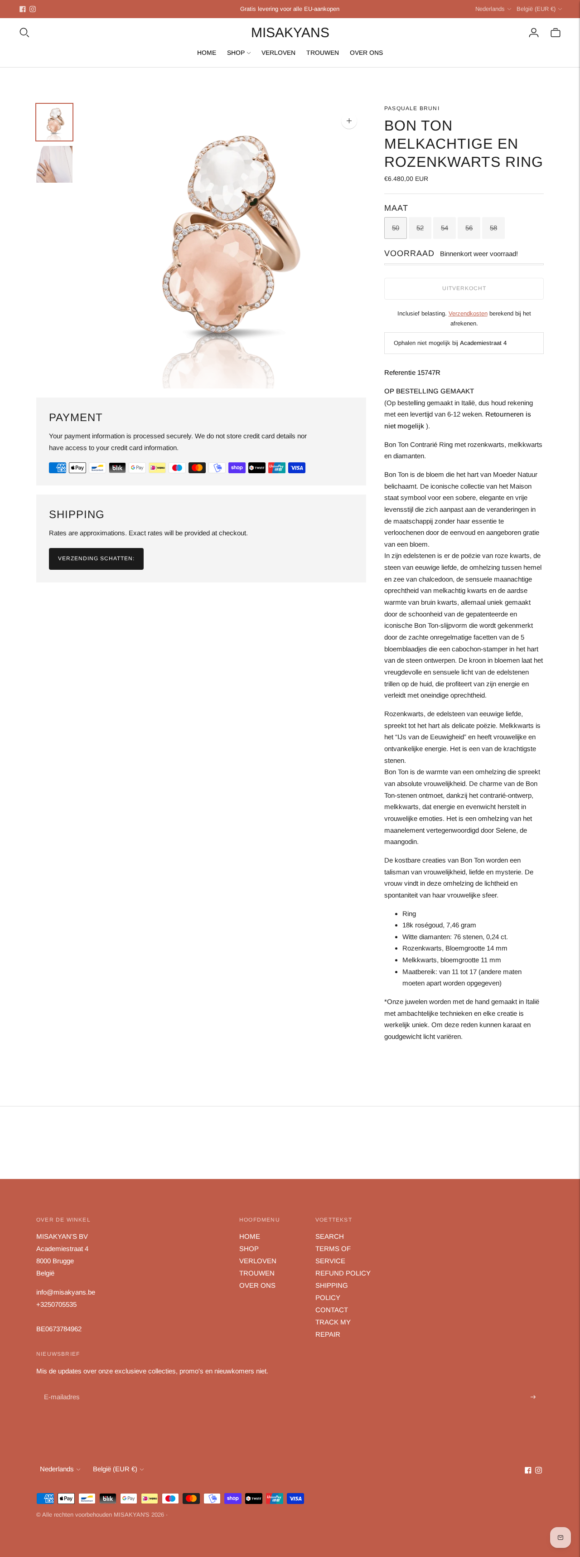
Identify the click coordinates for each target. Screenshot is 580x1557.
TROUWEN (322, 52)
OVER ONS (366, 52)
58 (493, 228)
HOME (206, 52)
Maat (396, 208)
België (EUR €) (536, 8)
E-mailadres (61, 1386)
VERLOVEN (278, 52)
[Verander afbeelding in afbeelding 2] (54, 164)
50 (395, 228)
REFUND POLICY (343, 1273)
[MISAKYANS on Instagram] (32, 9)
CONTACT (331, 1310)
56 (469, 228)
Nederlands (490, 8)
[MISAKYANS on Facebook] (22, 9)
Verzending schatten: (96, 558)
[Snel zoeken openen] (24, 33)
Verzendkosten (468, 313)
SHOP (236, 52)
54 (444, 228)
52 (420, 228)
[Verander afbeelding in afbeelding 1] (54, 122)
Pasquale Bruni (412, 108)
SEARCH (329, 1236)
